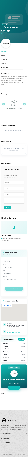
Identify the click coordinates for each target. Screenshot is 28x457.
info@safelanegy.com (13, 332)
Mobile (4, 264)
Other (6, 24)
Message (5, 276)
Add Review (4, 67)
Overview (4, 51)
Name (4, 258)
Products (4, 59)
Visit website (14, 387)
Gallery (3, 55)
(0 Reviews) (11, 38)
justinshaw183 (6, 236)
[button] (3, 104)
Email (4, 270)
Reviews (3, 63)
